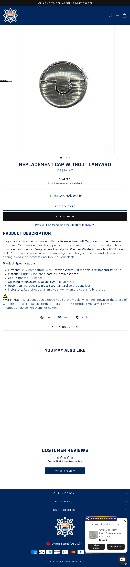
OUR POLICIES (64, 510)
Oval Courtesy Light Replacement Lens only (110, 533)
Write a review (65, 470)
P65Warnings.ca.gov (43, 307)
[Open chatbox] (122, 560)
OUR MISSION (64, 493)
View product (96, 546)
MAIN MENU (64, 501)
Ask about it (116, 546)
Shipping (52, 183)
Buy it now (65, 216)
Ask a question (65, 327)
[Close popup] (124, 521)
